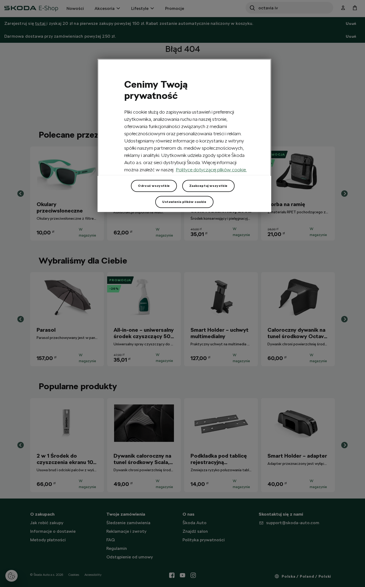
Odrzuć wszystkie (154, 186)
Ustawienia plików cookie (184, 202)
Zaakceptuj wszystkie (208, 186)
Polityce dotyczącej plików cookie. (211, 169)
